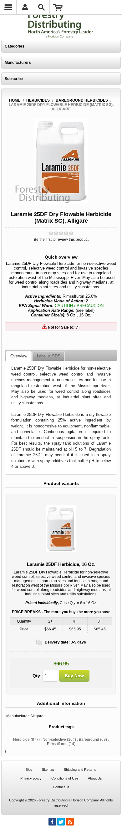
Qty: (37, 675)
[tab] (19, 356)
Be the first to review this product (61, 239)
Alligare (36, 716)
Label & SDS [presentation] (48, 356)
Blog (29, 769)
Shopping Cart (58, 7)
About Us (95, 778)
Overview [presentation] (18, 356)
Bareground (89, 739)
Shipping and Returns (80, 769)
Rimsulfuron (57, 744)
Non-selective (54, 739)
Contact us (61, 787)
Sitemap (48, 769)
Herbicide (21, 739)
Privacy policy (31, 778)
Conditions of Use (64, 778)
